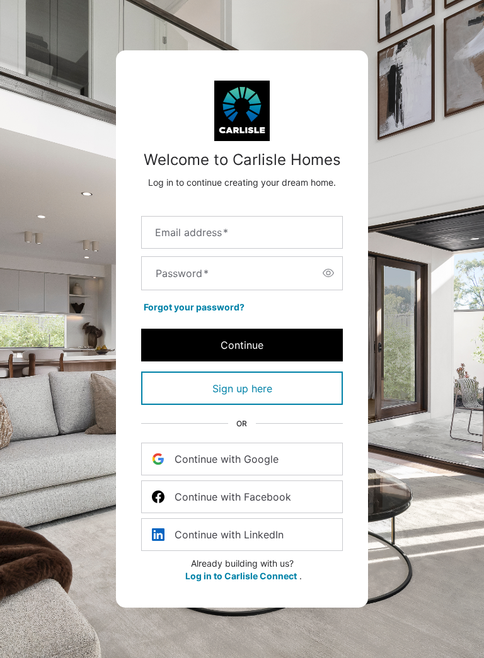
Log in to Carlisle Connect (241, 575)
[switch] (328, 273)
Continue (242, 345)
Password (182, 273)
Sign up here (242, 388)
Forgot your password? (194, 307)
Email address (191, 232)
